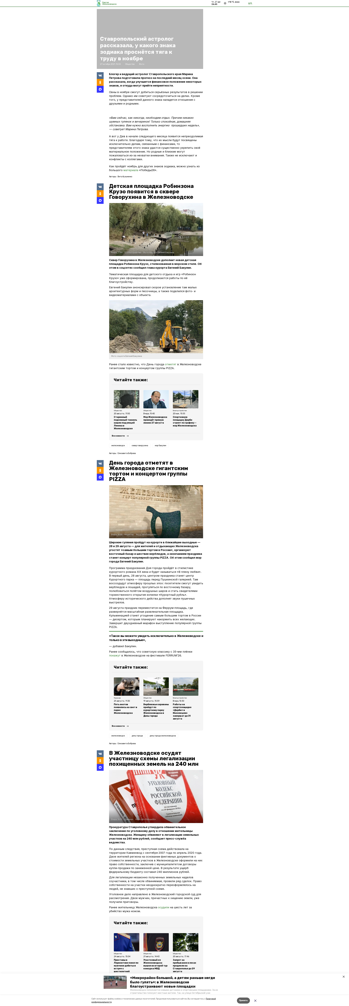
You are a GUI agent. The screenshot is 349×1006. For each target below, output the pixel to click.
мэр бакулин (160, 445)
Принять (243, 1000)
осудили (163, 907)
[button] (115, 982)
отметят (170, 364)
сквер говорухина (140, 445)
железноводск (118, 445)
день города (137, 736)
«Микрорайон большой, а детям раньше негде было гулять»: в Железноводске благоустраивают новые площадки (172, 982)
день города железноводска (163, 736)
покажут (115, 655)
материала (131, 170)
